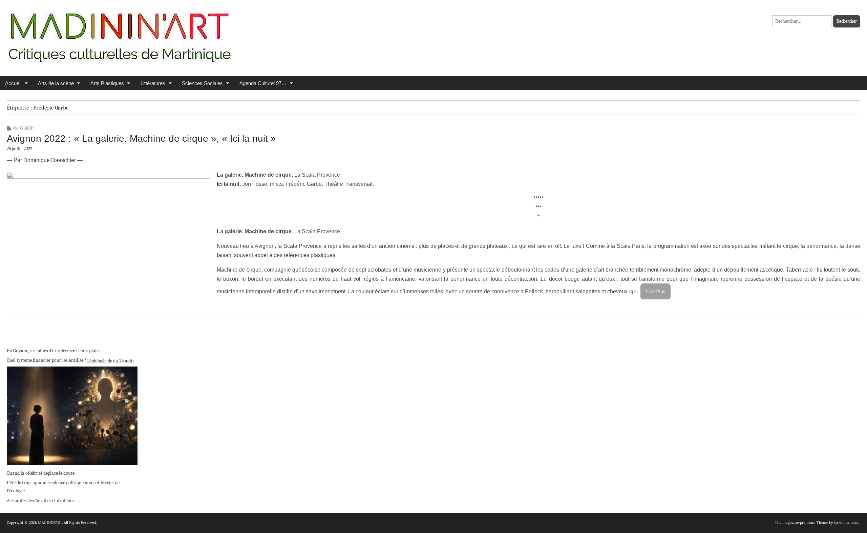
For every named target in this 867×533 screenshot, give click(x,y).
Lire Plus (655, 291)
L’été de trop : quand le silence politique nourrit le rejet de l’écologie (63, 487)
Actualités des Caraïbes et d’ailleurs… (43, 501)
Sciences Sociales (202, 83)
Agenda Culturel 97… (263, 83)
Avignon (24, 128)
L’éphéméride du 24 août (110, 361)
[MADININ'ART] (119, 33)
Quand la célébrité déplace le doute (41, 473)
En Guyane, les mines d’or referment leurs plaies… (55, 351)
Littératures (153, 83)
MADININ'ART (50, 522)
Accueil (13, 83)
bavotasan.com (847, 522)
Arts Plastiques (107, 83)
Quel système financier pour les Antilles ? (46, 360)
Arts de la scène (56, 83)
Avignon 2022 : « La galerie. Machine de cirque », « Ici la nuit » (141, 138)
